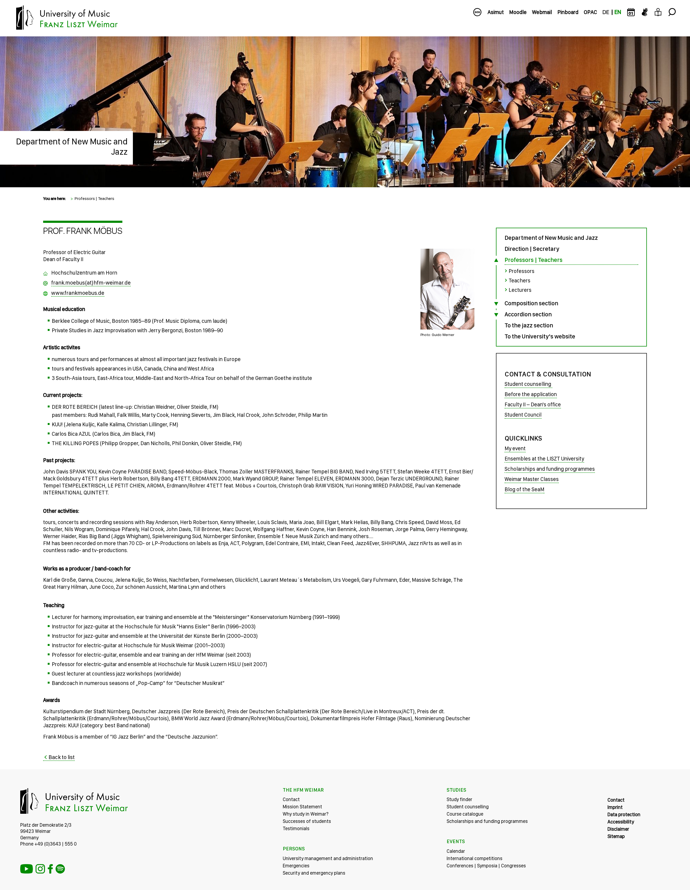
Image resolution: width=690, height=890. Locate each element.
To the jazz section (529, 325)
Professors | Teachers (94, 198)
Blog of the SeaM (524, 489)
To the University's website (540, 336)
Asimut (496, 12)
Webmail (542, 12)
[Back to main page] (345, 40)
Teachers (519, 280)
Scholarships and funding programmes (550, 469)
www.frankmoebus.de (77, 292)
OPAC (590, 12)
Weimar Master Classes (532, 479)
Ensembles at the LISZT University (544, 458)
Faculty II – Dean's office (533, 404)
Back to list (62, 757)
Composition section (531, 303)
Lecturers (520, 290)
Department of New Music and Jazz (71, 146)
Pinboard (567, 12)
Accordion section (528, 314)
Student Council (523, 414)
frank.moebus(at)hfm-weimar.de (91, 282)
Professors (521, 271)
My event (515, 448)
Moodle (518, 12)
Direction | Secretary (532, 248)
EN (618, 12)
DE (605, 12)
